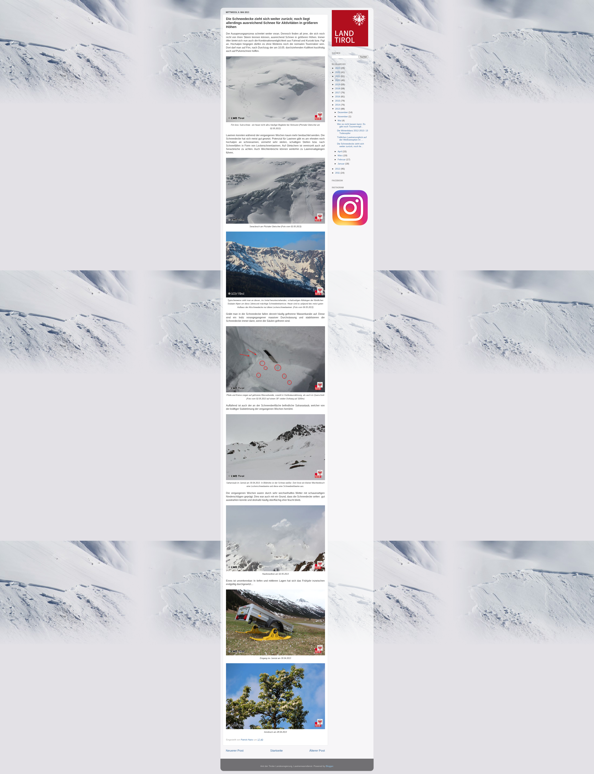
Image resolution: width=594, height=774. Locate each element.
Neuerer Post (234, 750)
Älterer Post (317, 750)
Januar (341, 164)
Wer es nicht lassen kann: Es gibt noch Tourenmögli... (351, 125)
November (343, 116)
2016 (338, 96)
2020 (338, 80)
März (340, 155)
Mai (340, 120)
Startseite (276, 750)
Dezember (343, 112)
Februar (342, 159)
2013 (338, 109)
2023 (338, 68)
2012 (338, 169)
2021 (338, 76)
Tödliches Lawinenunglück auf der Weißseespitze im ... (352, 138)
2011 (337, 173)
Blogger (329, 766)
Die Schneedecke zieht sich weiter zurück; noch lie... (350, 145)
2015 (338, 101)
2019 (338, 84)
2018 (338, 88)
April (340, 151)
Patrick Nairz (247, 740)
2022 (338, 72)
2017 (338, 92)
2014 (338, 105)
